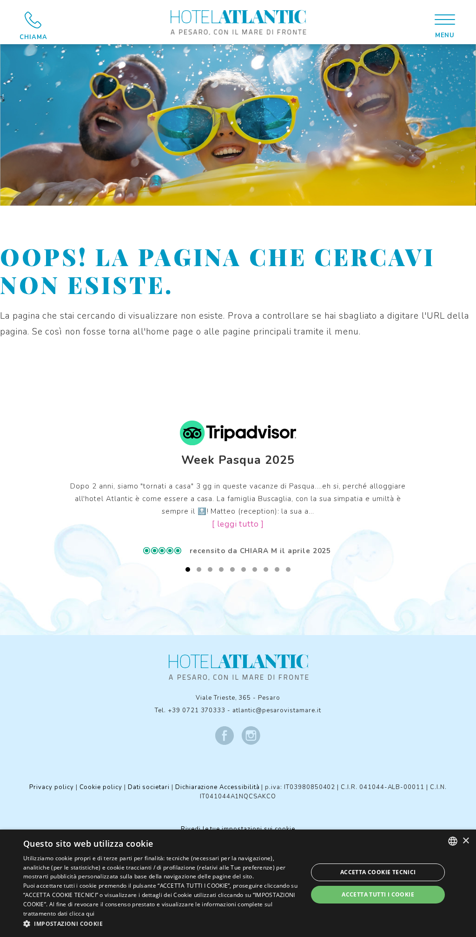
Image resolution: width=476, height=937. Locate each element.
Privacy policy (51, 787)
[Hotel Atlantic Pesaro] (238, 22)
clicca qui (81, 913)
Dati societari (149, 787)
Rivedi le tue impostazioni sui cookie (238, 829)
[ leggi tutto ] (238, 524)
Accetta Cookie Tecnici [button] (378, 872)
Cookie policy (100, 787)
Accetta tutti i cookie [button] (378, 894)
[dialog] (238, 883)
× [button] (465, 840)
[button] (161, 924)
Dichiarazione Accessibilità (217, 787)
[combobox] (452, 841)
